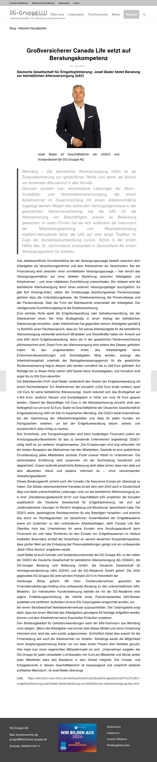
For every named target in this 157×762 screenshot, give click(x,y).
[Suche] (144, 14)
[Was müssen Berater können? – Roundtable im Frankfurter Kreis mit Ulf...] (3, 381)
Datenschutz (114, 726)
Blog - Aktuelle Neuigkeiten (28, 28)
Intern (77, 3)
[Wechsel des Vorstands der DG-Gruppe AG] (154, 381)
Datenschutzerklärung (43, 3)
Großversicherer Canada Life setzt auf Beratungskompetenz (79, 54)
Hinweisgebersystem (118, 745)
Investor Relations (19, 3)
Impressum (64, 3)
